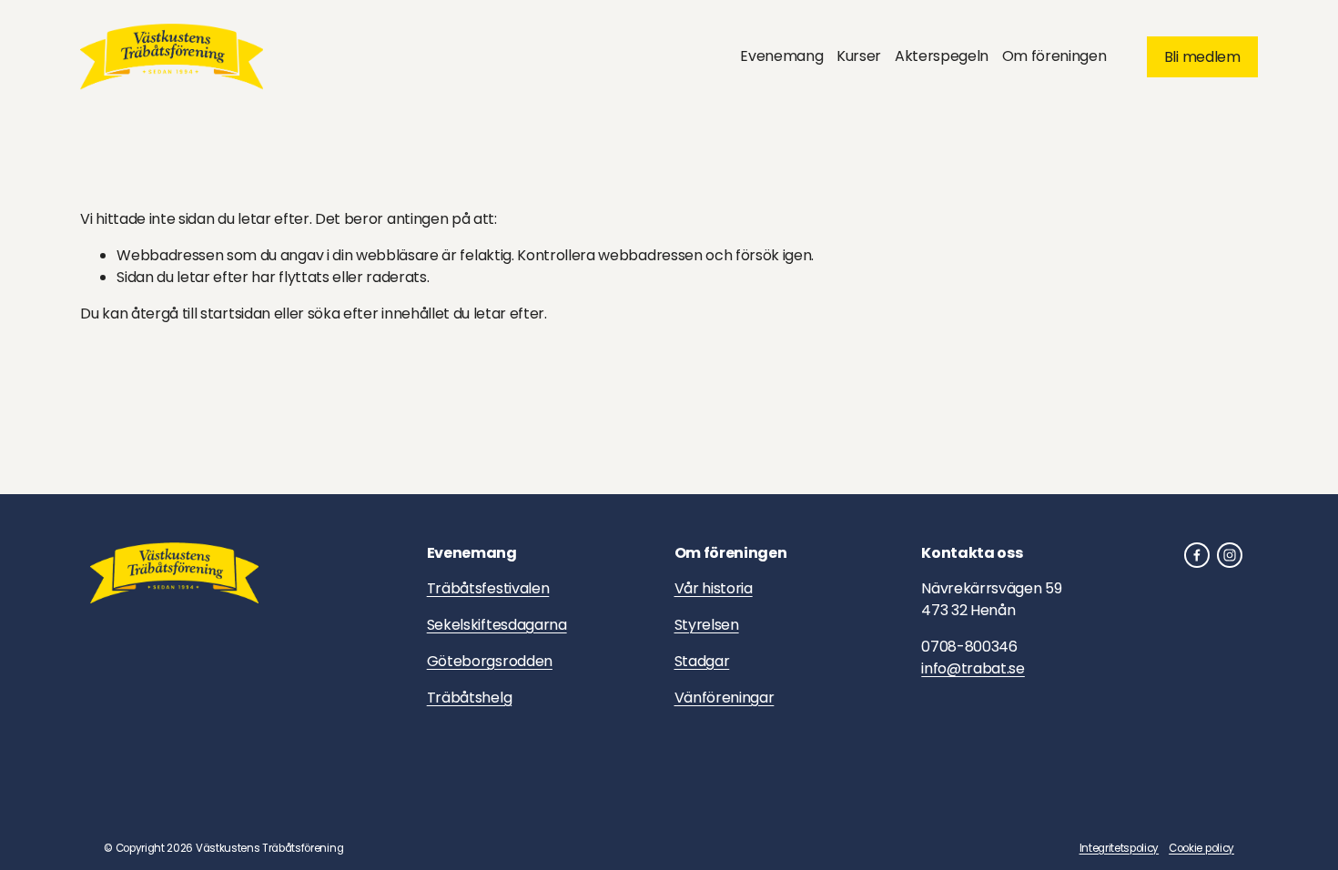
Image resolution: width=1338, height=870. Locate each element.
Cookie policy (1201, 848)
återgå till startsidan (200, 313)
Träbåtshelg (469, 697)
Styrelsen (706, 624)
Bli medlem (1202, 56)
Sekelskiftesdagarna (497, 624)
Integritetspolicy (1120, 848)
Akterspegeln (941, 56)
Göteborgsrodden (489, 661)
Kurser (858, 56)
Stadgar (702, 661)
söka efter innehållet (379, 313)
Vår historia (713, 588)
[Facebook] (1197, 555)
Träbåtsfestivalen (488, 588)
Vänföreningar (724, 697)
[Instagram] (1229, 555)
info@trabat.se (973, 668)
